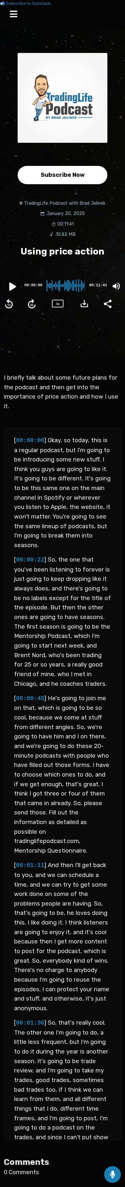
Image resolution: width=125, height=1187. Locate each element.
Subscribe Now (63, 174)
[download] (84, 303)
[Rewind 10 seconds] (9, 304)
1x (57, 303)
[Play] (12, 287)
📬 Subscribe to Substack (25, 3)
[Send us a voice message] (112, 1174)
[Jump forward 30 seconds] (32, 304)
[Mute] (116, 286)
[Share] (107, 303)
